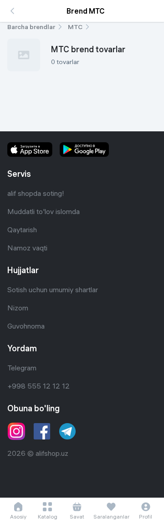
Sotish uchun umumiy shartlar (52, 289)
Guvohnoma (26, 325)
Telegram (21, 367)
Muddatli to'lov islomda (43, 211)
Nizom (17, 307)
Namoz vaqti (27, 247)
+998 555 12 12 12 (38, 385)
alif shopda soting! (35, 193)
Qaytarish (22, 229)
